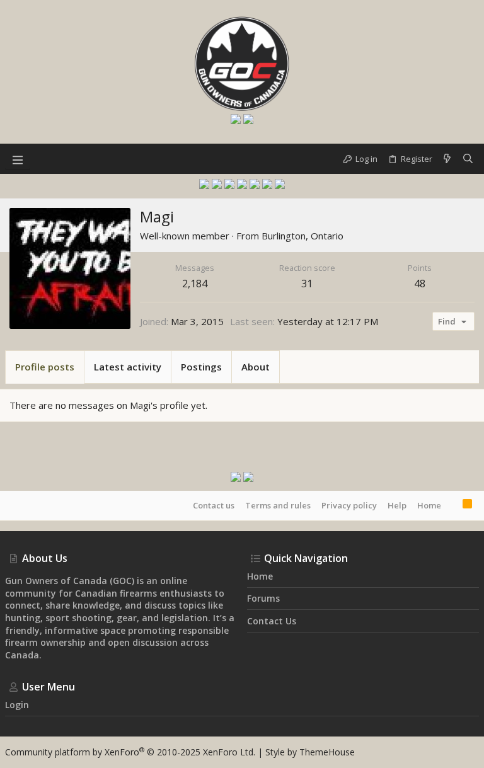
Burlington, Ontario (302, 235)
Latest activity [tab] (127, 366)
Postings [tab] (201, 366)
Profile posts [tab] (44, 366)
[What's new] (447, 158)
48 (419, 283)
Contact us (213, 505)
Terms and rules (278, 505)
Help (397, 505)
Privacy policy (349, 505)
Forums (263, 598)
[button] (17, 158)
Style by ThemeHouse (310, 752)
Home (429, 505)
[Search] (468, 158)
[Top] (452, 505)
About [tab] (255, 366)
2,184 (194, 283)
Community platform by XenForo (130, 752)
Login (17, 705)
